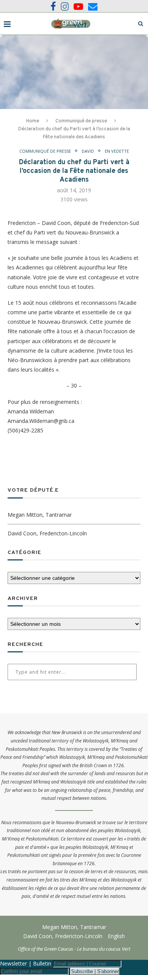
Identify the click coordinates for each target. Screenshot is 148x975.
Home (32, 121)
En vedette (117, 151)
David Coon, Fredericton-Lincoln (47, 533)
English (116, 936)
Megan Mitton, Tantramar (40, 514)
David (88, 151)
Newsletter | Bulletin (25, 963)
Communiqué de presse (81, 121)
